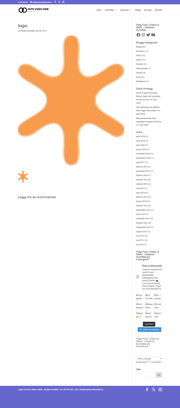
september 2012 (143, 227)
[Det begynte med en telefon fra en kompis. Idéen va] (140, 306)
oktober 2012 (142, 223)
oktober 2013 (142, 205)
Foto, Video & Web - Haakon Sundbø (42, 389)
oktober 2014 (142, 184)
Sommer (140, 64)
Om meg (147, 10)
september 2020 (143, 158)
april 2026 (140, 136)
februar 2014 (142, 197)
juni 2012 (140, 236)
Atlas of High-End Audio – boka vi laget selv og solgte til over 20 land (148, 96)
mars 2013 (141, 214)
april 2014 (140, 193)
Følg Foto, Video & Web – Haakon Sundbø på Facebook (147, 342)
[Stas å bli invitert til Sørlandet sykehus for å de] (158, 316)
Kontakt (158, 10)
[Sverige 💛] (140, 316)
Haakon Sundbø (28, 31)
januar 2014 (141, 201)
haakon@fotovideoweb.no (91, 389)
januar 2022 (141, 149)
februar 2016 (142, 175)
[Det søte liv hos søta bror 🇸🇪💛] (149, 316)
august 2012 (141, 231)
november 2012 (143, 218)
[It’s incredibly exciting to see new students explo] (149, 297)
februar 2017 (142, 167)
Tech (138, 77)
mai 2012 (140, 240)
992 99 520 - (69, 389)
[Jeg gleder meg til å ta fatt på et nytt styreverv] (140, 297)
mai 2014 (140, 188)
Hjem (99, 10)
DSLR (138, 55)
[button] (23, 177)
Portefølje (109, 10)
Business (140, 51)
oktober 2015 (142, 180)
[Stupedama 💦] (149, 306)
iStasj (138, 60)
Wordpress (141, 81)
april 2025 (140, 141)
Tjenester (124, 10)
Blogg (137, 10)
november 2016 (143, 171)
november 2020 (143, 154)
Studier (139, 73)
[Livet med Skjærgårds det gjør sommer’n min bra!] (158, 306)
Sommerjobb (142, 68)
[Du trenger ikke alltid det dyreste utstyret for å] (158, 297)
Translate (156, 362)
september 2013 (143, 210)
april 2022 (140, 145)
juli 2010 (140, 244)
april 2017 (140, 162)
